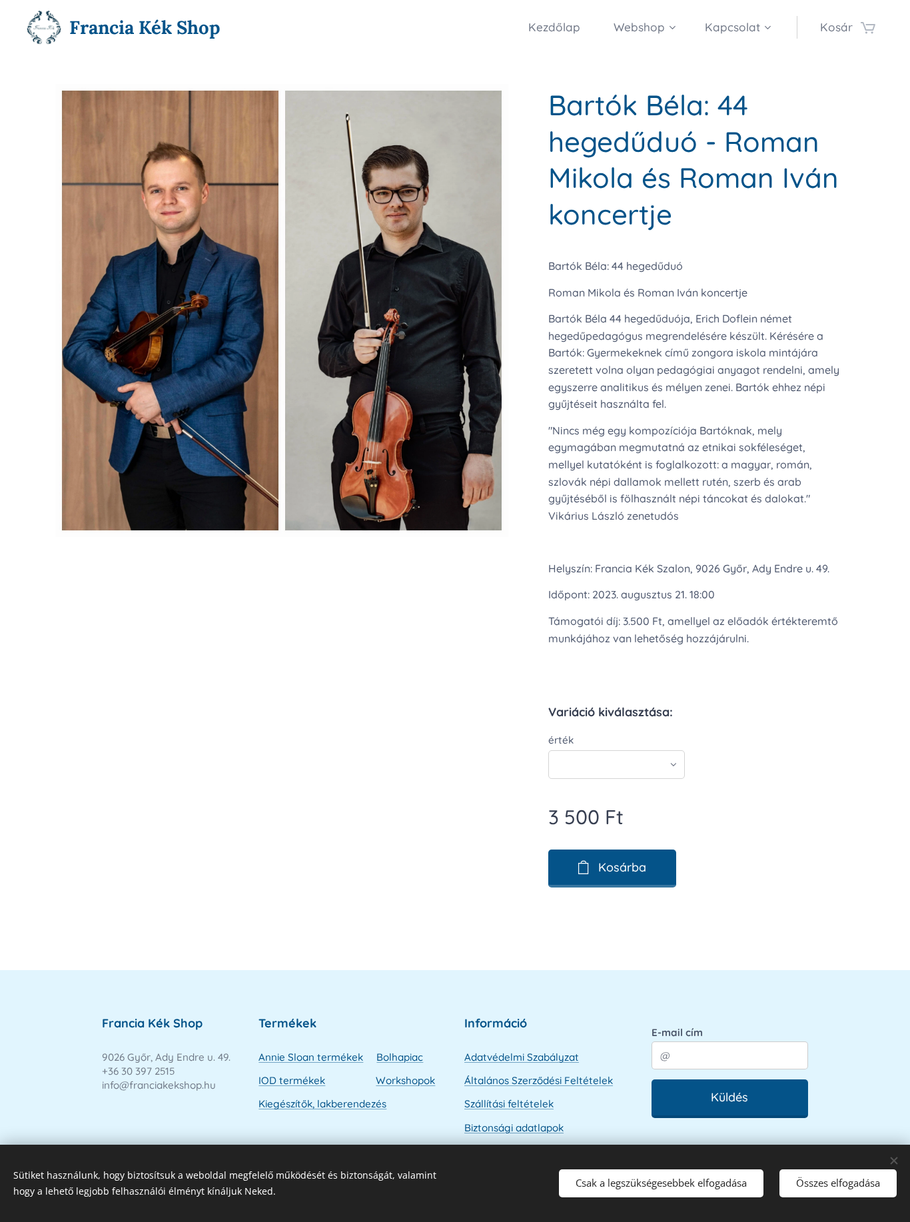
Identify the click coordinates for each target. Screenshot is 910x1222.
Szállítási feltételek (509, 1103)
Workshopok (405, 1080)
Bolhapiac (399, 1057)
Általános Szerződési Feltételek (538, 1080)
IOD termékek (291, 1080)
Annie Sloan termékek (310, 1057)
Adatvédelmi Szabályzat (521, 1057)
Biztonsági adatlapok (514, 1127)
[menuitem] (561, 27)
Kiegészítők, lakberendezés (322, 1103)
